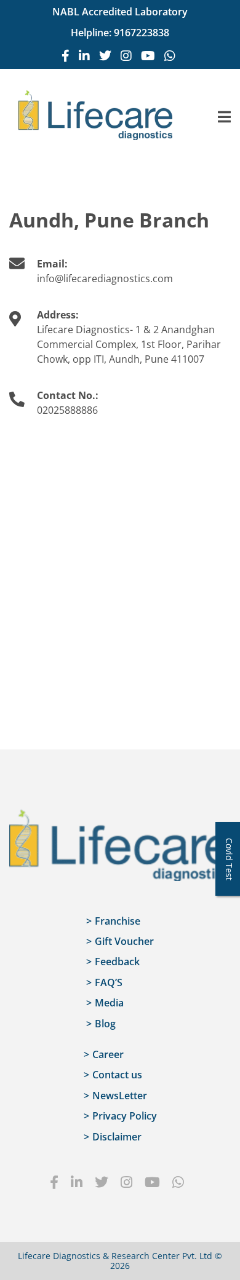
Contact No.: (67, 395)
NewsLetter (119, 1095)
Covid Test (229, 859)
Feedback (117, 961)
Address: (58, 315)
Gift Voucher (124, 941)
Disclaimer (117, 1137)
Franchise (117, 921)
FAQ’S (108, 982)
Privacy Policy (124, 1116)
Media (109, 1002)
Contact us (117, 1074)
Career (108, 1054)
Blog (105, 1023)
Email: (52, 264)
